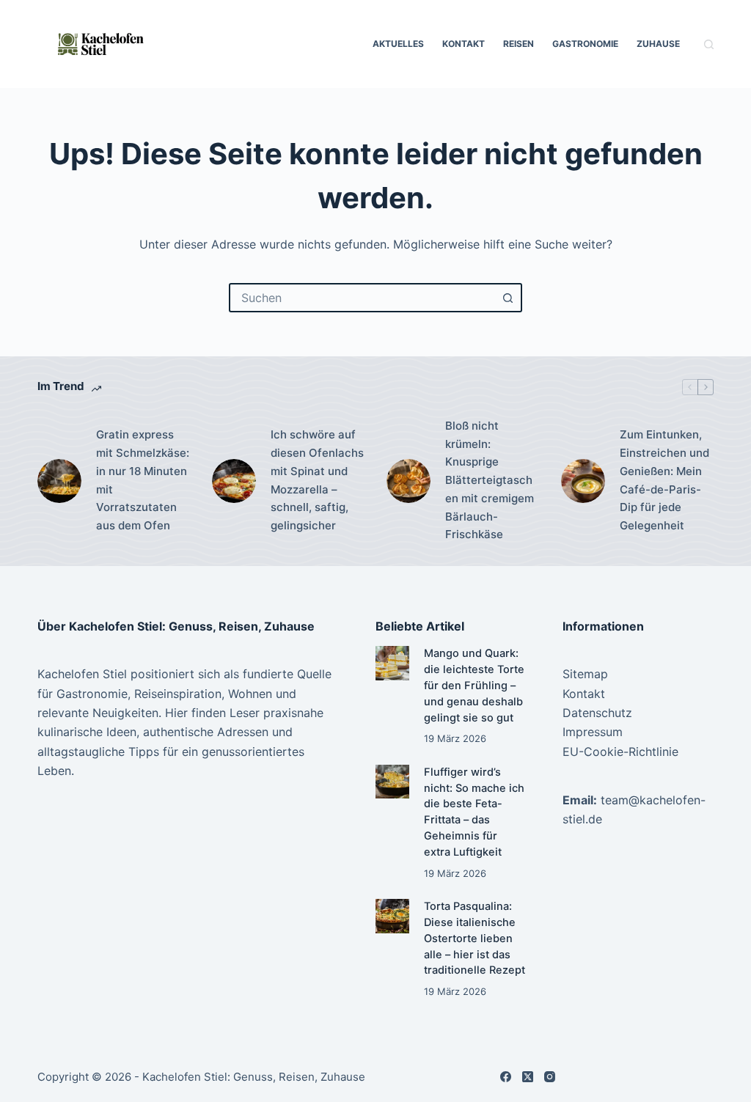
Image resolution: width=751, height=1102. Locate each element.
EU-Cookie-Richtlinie (620, 751)
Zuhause (658, 43)
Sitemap (585, 673)
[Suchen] (709, 44)
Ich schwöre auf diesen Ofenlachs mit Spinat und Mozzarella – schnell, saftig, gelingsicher (317, 479)
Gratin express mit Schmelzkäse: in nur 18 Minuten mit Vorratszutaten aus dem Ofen (142, 479)
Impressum (593, 731)
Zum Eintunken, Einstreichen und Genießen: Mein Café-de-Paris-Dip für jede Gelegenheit (664, 479)
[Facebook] (505, 1076)
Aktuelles (398, 43)
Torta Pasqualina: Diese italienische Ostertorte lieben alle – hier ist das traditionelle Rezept (474, 938)
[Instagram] (549, 1076)
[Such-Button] (507, 297)
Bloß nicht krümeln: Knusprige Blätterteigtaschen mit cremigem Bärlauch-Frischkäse (489, 480)
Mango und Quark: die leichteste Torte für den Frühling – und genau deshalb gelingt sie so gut (474, 685)
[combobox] (362, 297)
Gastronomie (585, 43)
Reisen (518, 43)
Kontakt (463, 43)
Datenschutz (597, 712)
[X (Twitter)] (527, 1076)
